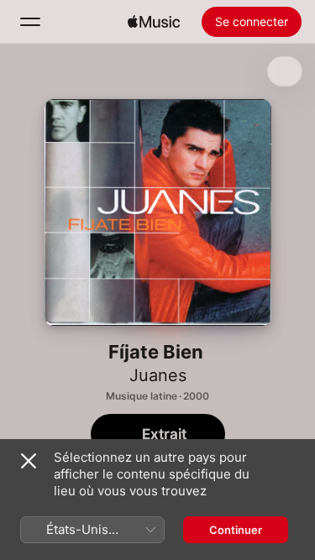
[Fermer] (28, 460)
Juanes (157, 375)
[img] (154, 21)
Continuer (235, 529)
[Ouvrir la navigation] (30, 21)
